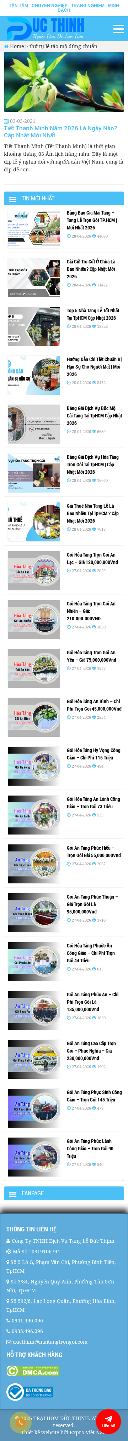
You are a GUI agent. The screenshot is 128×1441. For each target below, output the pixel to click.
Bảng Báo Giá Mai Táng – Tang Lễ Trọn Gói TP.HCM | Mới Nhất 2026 (92, 220)
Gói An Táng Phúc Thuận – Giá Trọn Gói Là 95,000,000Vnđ (92, 904)
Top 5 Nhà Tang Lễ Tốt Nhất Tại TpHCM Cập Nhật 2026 (93, 314)
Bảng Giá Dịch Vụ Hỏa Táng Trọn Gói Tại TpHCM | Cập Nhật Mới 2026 (93, 464)
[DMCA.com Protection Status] (63, 1371)
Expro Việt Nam (88, 1432)
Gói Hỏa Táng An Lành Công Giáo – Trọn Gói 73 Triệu (93, 803)
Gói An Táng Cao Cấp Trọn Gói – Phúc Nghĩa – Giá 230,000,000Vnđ (91, 1050)
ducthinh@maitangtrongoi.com (50, 1341)
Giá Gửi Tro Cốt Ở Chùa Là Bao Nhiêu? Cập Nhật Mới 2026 (91, 269)
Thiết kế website (40, 1432)
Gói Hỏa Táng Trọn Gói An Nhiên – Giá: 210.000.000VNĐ (91, 611)
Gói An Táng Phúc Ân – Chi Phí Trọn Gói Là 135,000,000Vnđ (92, 1002)
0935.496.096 (27, 1331)
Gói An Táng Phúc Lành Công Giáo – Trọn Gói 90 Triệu (90, 1148)
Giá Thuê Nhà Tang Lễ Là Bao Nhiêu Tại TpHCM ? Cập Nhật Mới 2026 (93, 513)
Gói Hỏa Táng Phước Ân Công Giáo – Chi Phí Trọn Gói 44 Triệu (91, 953)
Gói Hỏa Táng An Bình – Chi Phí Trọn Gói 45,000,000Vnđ (94, 705)
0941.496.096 (27, 1320)
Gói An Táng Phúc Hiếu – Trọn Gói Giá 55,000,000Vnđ (94, 851)
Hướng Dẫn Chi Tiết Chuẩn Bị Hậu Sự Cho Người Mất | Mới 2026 (94, 366)
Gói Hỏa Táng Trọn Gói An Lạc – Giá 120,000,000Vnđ (92, 558)
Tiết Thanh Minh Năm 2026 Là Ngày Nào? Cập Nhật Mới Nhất (60, 131)
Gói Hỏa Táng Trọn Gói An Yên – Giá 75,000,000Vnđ (91, 656)
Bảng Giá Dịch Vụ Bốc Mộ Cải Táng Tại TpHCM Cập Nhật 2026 (94, 415)
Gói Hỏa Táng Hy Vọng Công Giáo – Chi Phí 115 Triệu (94, 754)
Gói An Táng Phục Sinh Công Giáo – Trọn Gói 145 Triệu (94, 1096)
